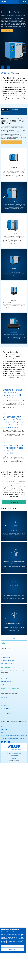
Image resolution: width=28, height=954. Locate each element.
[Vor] (8, 67)
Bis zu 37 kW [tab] (5, 109)
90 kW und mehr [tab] (6, 113)
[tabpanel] (14, 229)
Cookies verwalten (14, 755)
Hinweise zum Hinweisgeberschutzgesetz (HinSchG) (12, 738)
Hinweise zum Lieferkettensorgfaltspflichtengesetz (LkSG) (14, 735)
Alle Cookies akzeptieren (13, 946)
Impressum (14, 758)
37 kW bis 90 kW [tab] (14, 109)
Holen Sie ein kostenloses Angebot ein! (12, 142)
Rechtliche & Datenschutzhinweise (14, 753)
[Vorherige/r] (2, 67)
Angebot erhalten (7, 31)
